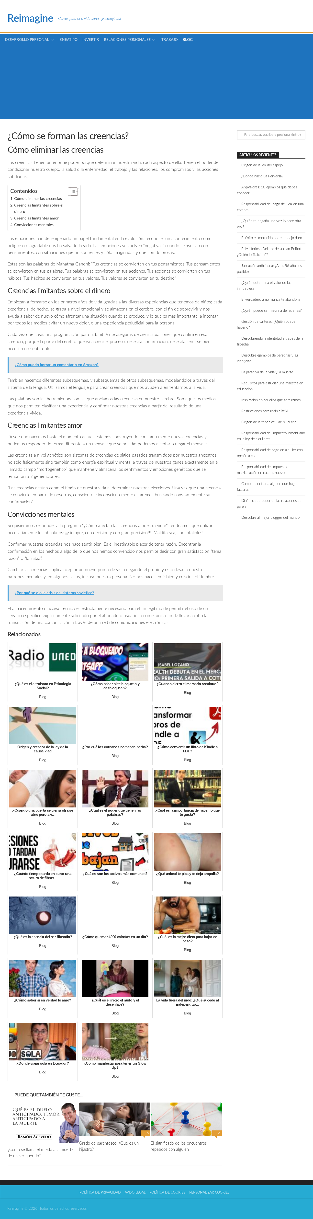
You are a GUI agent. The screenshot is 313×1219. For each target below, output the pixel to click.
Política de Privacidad (100, 1192)
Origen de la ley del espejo (262, 165)
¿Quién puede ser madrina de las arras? (271, 310)
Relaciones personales (127, 40)
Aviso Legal (135, 1192)
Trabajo (169, 40)
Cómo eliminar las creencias (38, 199)
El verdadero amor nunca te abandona (270, 299)
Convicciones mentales (34, 225)
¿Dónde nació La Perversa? (262, 176)
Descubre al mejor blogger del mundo (270, 517)
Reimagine (30, 18)
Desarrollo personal (27, 40)
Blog (188, 40)
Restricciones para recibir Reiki (264, 411)
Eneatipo (69, 40)
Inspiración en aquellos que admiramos (271, 400)
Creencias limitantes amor (36, 218)
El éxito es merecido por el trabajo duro (271, 238)
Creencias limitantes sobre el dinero (38, 208)
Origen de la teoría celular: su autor (268, 422)
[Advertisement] (156, 79)
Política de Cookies (167, 1192)
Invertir (90, 40)
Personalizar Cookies (209, 1192)
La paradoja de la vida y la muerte (267, 372)
